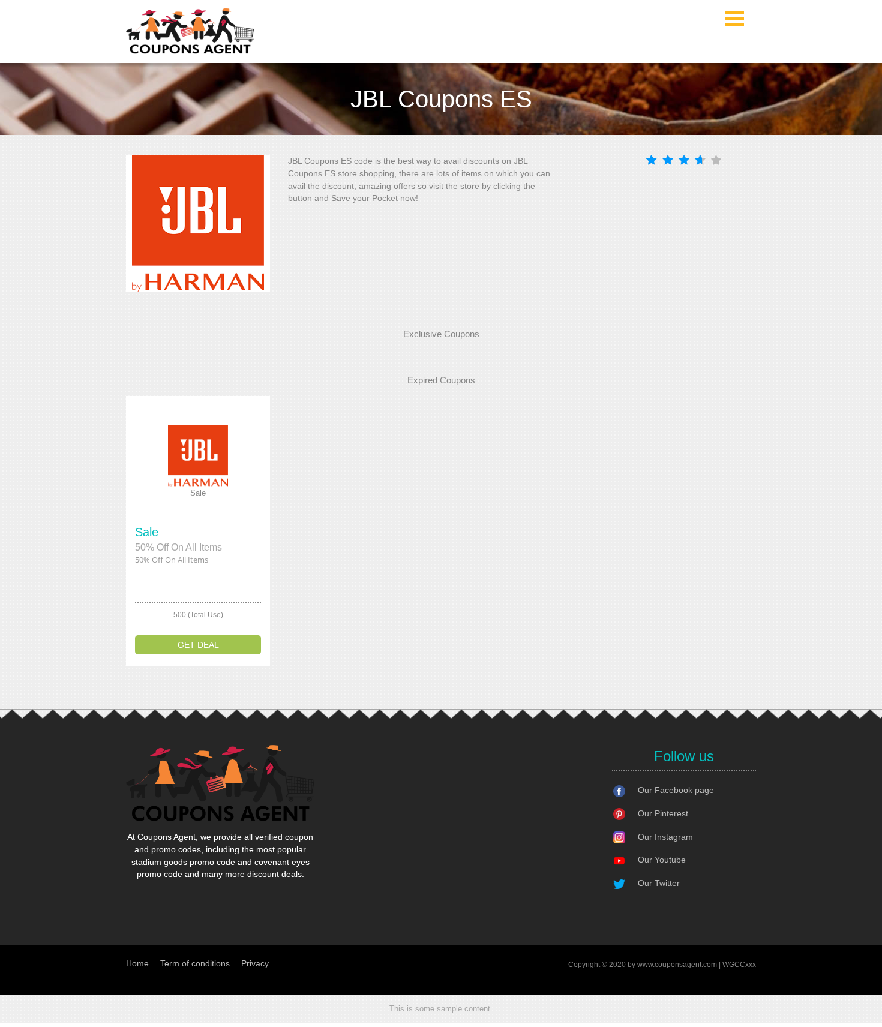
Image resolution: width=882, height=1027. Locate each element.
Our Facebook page (676, 790)
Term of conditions (195, 963)
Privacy (255, 963)
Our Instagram (665, 837)
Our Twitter (659, 883)
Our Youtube (662, 859)
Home (137, 963)
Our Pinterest (663, 813)
